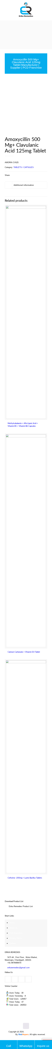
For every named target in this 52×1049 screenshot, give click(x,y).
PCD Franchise (16, 933)
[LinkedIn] (26, 1039)
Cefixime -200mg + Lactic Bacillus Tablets (25, 878)
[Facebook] (18, 1039)
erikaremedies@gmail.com (18, 968)
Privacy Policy (16, 938)
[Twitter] (22, 1039)
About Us (13, 928)
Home (12, 923)
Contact (13, 943)
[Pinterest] (29, 1039)
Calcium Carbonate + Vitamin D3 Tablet (24, 652)
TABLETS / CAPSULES (23, 167)
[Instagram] (33, 1039)
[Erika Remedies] (26, 10)
